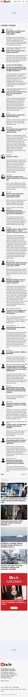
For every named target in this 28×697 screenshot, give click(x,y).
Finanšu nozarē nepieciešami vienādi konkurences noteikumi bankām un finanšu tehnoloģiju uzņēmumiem (16, 368)
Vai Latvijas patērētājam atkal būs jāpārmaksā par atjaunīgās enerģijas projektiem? (16, 69)
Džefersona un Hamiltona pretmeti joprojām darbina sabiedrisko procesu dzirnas (15, 461)
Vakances (24, 689)
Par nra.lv (2, 687)
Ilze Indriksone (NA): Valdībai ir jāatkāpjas (16, 352)
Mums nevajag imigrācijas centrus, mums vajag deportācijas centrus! (14, 195)
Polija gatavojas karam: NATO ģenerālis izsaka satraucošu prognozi (12, 523)
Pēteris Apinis (9, 154)
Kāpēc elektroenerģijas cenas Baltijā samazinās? (15, 51)
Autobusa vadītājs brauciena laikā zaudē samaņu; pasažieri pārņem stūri (13, 500)
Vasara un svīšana (12, 156)
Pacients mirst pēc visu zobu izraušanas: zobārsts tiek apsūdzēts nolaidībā (11, 567)
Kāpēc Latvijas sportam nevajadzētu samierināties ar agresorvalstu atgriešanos (15, 212)
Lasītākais (5, 480)
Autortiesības (12, 689)
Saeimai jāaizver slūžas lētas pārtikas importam (15, 115)
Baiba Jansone (9, 29)
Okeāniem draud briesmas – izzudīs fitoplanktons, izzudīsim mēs (16, 178)
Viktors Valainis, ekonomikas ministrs (13, 308)
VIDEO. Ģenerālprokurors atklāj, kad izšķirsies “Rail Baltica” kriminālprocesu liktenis (14, 602)
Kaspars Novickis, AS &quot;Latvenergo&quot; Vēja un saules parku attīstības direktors (16, 89)
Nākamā (24, 474)
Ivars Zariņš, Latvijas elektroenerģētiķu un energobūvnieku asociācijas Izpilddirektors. (15, 65)
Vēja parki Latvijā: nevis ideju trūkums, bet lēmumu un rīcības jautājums (16, 404)
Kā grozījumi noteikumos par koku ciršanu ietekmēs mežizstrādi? (15, 32)
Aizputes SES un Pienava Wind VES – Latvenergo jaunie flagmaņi (16, 93)
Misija (10, 687)
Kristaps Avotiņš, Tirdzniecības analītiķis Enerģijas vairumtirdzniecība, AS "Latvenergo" (16, 48)
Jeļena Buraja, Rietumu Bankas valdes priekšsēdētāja (16, 364)
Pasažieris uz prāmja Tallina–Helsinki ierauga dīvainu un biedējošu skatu (12, 545)
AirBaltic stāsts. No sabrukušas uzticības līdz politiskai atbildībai (16, 426)
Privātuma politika (15, 687)
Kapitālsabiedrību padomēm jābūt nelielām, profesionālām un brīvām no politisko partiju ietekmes (16, 390)
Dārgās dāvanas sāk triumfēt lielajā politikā (15, 328)
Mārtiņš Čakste (9, 127)
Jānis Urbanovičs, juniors (11, 325)
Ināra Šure (8, 113)
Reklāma (6, 687)
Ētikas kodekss (18, 689)
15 (8, 524)
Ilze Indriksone (9, 350)
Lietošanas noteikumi (5, 689)
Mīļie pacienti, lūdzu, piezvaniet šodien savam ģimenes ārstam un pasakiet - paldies (16, 264)
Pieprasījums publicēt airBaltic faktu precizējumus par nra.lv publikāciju (16, 441)
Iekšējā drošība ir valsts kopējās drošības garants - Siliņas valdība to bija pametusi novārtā (16, 230)
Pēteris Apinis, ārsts (10, 261)
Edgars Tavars (9, 401)
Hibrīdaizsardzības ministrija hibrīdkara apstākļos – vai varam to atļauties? (15, 281)
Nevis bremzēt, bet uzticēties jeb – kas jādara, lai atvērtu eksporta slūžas (16, 130)
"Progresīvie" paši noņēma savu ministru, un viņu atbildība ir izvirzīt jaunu (16, 312)
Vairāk (14, 608)
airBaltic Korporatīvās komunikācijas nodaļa (15, 438)
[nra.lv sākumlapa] (7, 1)
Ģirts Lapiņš (8, 192)
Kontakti (2, 691)
